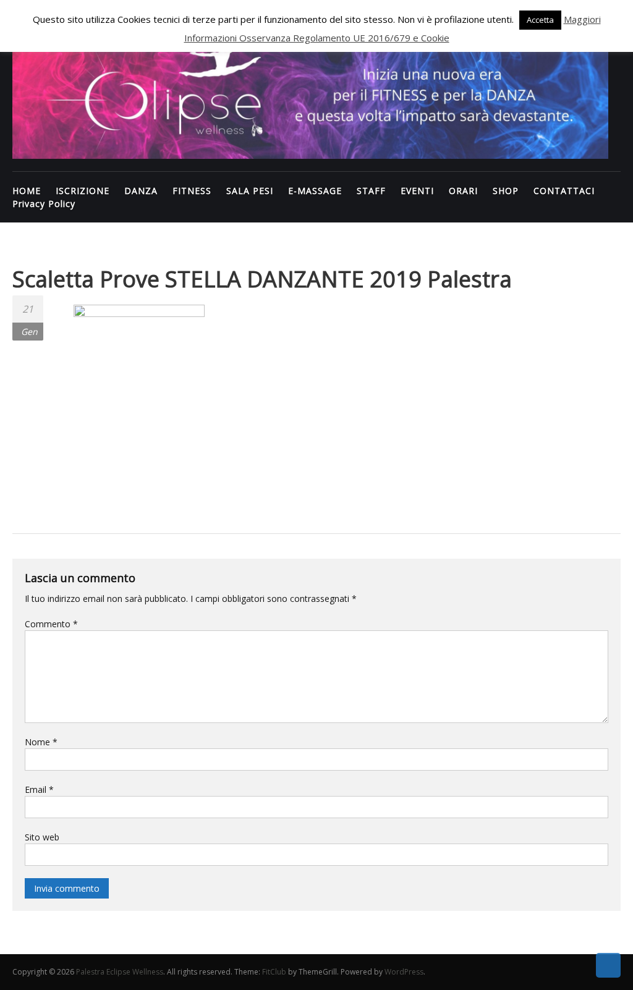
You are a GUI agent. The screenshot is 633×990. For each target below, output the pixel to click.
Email (39, 789)
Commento (51, 624)
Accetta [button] (540, 19)
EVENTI (417, 191)
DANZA (141, 191)
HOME (26, 191)
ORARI (463, 191)
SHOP (506, 191)
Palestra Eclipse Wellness (119, 972)
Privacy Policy (43, 203)
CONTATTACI (564, 191)
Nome (41, 742)
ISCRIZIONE (82, 191)
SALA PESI (249, 191)
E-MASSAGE (315, 191)
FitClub (274, 972)
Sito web (42, 837)
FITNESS (191, 191)
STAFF (371, 191)
